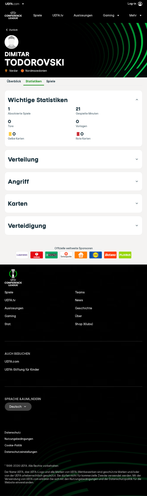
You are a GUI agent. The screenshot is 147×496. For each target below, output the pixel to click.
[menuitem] (38, 15)
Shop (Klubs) (84, 324)
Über (78, 316)
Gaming (10, 316)
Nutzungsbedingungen (19, 438)
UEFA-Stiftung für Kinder (22, 369)
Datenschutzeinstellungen (21, 451)
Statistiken (34, 81)
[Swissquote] (66, 255)
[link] (37, 15)
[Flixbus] (125, 255)
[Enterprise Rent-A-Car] (51, 255)
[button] (111, 15)
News (79, 300)
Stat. (8, 324)
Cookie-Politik (13, 445)
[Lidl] (95, 255)
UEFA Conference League (13, 15)
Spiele (50, 81)
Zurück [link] (13, 29)
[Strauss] (36, 255)
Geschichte (83, 308)
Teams (80, 292)
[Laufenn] (22, 255)
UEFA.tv (10, 300)
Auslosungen (14, 308)
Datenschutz (13, 432)
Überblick (14, 81)
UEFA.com (12, 361)
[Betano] (110, 255)
